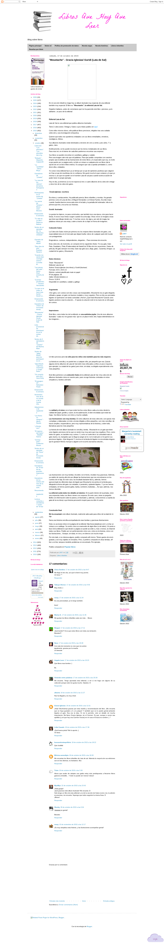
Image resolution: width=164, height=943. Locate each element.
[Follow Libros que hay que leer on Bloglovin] (129, 255)
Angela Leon (59, 660)
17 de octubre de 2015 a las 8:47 (77, 569)
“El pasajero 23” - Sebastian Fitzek (39, 384)
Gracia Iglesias (60, 706)
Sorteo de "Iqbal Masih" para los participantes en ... (39, 356)
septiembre (39, 512)
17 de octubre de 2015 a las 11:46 (74, 615)
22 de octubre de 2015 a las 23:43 (73, 785)
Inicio (84, 901)
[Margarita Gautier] (121, 388)
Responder (58, 578)
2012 (35, 548)
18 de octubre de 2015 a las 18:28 (81, 755)
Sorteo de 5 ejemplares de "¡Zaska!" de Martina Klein (39, 343)
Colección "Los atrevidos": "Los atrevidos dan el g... (39, 150)
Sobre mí (48, 46)
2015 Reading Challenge (37, 576)
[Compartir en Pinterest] (82, 553)
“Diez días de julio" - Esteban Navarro (39, 249)
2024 (35, 103)
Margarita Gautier (124, 386)
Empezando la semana (39, 214)
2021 (35, 112)
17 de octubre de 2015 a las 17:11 (73, 628)
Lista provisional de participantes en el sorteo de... (39, 330)
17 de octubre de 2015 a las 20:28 (85, 677)
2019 (35, 118)
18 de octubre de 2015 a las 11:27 (73, 693)
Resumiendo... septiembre (39, 493)
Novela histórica (101, 46)
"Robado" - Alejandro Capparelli (39, 160)
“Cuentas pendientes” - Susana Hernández (39, 282)
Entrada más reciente (57, 901)
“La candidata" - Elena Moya (39, 167)
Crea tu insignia (124, 390)
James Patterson (131, 438)
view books (40, 597)
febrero (38, 535)
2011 (35, 551)
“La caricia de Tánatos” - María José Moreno (39, 206)
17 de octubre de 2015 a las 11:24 (71, 598)
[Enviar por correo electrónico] (74, 553)
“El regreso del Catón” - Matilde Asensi (39, 434)
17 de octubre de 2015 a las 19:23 (77, 660)
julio (36, 520)
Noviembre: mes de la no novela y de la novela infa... (39, 399)
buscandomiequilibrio (62, 742)
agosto (37, 517)
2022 (35, 109)
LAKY (124, 234)
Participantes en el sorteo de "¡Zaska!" (39, 195)
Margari (57, 628)
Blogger (89, 926)
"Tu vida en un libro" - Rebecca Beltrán (39, 221)
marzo (37, 532)
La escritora (130, 437)
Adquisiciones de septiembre (39, 410)
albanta (57, 693)
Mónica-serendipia (61, 755)
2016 (35, 127)
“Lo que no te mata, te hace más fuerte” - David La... (39, 292)
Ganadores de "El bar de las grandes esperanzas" (39, 470)
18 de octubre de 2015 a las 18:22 (84, 742)
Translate (127, 404)
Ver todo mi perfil (126, 244)
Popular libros (70, 547)
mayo (37, 526)
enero (37, 538)
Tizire (56, 770)
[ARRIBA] (155, 938)
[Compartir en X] (78, 553)
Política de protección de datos (67, 46)
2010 (35, 554)
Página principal (35, 46)
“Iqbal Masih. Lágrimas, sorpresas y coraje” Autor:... (39, 367)
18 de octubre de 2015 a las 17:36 (77, 727)
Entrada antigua (108, 901)
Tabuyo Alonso (60, 585)
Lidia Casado (59, 727)
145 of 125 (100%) (37, 595)
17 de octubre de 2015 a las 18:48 (71, 643)
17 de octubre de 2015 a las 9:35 (78, 585)
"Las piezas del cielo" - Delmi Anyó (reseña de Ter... (39, 272)
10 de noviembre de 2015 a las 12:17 (72, 824)
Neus (56, 643)
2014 (35, 542)
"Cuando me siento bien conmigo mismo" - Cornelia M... (39, 259)
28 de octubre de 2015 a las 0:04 (72, 807)
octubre (38, 143)
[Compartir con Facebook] (80, 553)
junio (37, 523)
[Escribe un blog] (76, 553)
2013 (35, 545)
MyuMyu (57, 785)
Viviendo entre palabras (63, 677)
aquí (96, 127)
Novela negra (87, 46)
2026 (35, 97)
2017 (35, 124)
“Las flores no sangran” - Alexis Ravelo (39, 419)
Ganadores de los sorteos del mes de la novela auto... (39, 482)
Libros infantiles (117, 46)
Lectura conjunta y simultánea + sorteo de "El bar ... (39, 503)
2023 (35, 106)
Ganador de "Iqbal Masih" (39, 241)
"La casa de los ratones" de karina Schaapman (39, 185)
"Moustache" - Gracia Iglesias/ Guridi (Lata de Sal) (39, 317)
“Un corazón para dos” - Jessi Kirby (39, 376)
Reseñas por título (36, 49)
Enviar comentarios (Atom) (68, 905)
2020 (35, 115)
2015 (35, 130)
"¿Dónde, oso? (38, 427)
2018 (35, 121)
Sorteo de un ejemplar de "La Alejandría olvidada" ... (39, 231)
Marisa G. (57, 615)
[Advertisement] (82, 883)
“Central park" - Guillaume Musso (39, 442)
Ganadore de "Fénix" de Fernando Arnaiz (39, 306)
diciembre (38, 133)
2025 (35, 100)
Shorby (57, 807)
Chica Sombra (59, 569)
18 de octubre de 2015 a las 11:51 (78, 706)
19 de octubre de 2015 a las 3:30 (71, 770)
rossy (56, 598)
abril (36, 529)
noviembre (39, 138)
